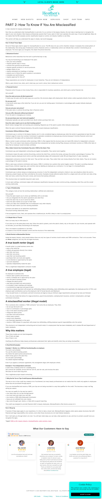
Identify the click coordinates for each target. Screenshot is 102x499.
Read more (50, 470)
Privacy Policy (48, 496)
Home (15, 19)
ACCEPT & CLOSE (85, 494)
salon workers (43, 421)
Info (87, 19)
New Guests (27, 19)
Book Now (42, 19)
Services (55, 19)
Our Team (77, 19)
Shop (66, 19)
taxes (49, 421)
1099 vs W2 (14, 421)
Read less (55, 470)
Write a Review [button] (89, 434)
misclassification (33, 421)
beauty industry (23, 421)
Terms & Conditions (62, 496)
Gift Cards (37, 496)
